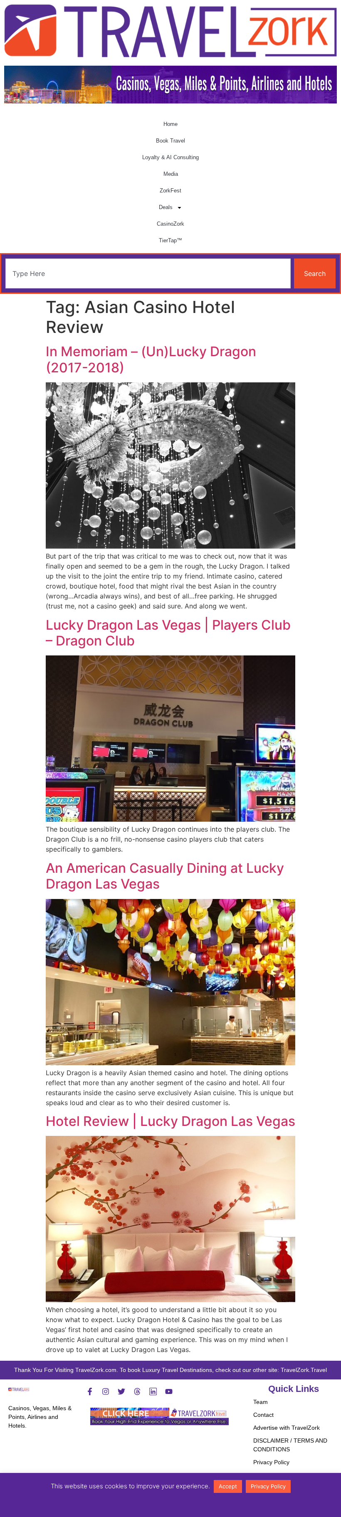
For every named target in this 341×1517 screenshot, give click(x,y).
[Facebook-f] (90, 1391)
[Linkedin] (153, 1391)
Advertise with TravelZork (286, 1427)
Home (170, 124)
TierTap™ (170, 240)
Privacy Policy (271, 1462)
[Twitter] (121, 1391)
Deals (166, 207)
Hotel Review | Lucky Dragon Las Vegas (170, 1121)
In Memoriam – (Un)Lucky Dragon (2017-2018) (151, 359)
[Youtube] (169, 1391)
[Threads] (137, 1391)
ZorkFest (170, 190)
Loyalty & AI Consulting (170, 157)
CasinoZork (170, 224)
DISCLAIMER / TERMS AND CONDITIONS (290, 1445)
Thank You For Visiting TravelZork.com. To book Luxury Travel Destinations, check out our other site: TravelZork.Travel (170, 1370)
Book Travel (170, 141)
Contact (263, 1414)
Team (260, 1402)
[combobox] (148, 273)
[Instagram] (105, 1391)
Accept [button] (228, 1486)
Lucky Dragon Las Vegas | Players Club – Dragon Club (168, 633)
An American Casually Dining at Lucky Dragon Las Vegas (165, 876)
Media (170, 174)
